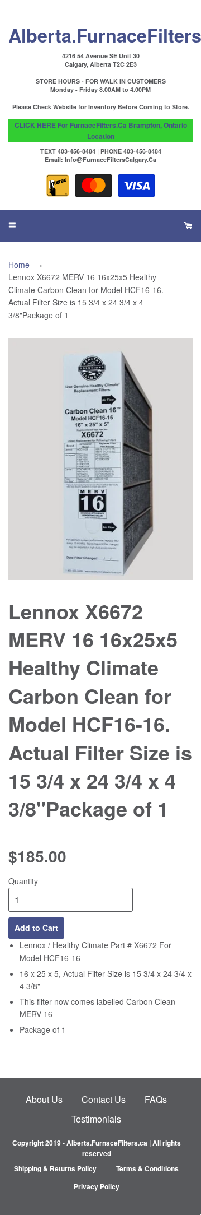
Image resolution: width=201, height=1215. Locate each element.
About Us (44, 1099)
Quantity (23, 881)
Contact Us (104, 1099)
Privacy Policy (96, 1186)
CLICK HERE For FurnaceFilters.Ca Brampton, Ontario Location (101, 130)
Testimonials (96, 1118)
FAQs (156, 1099)
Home (19, 264)
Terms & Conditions (147, 1168)
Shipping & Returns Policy (55, 1168)
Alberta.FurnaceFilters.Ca (100, 34)
